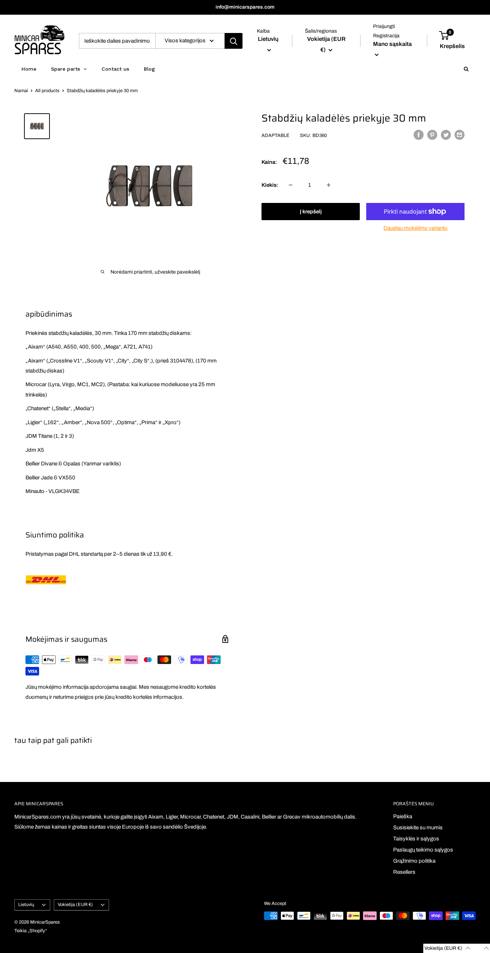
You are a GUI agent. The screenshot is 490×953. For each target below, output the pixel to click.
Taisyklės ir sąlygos (416, 838)
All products (47, 90)
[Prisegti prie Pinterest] (432, 134)
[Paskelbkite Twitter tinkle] (446, 134)
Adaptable (275, 135)
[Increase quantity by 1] (328, 185)
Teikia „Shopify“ (30, 930)
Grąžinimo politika (414, 861)
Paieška (402, 816)
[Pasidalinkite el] (459, 134)
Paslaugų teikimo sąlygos (423, 850)
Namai (21, 90)
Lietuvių (26, 904)
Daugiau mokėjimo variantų (415, 228)
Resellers (404, 872)
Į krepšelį (311, 211)
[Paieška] (233, 41)
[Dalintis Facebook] (419, 134)
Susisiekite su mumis (418, 827)
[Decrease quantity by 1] (290, 185)
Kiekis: (270, 185)
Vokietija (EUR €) (75, 904)
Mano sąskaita (392, 44)
